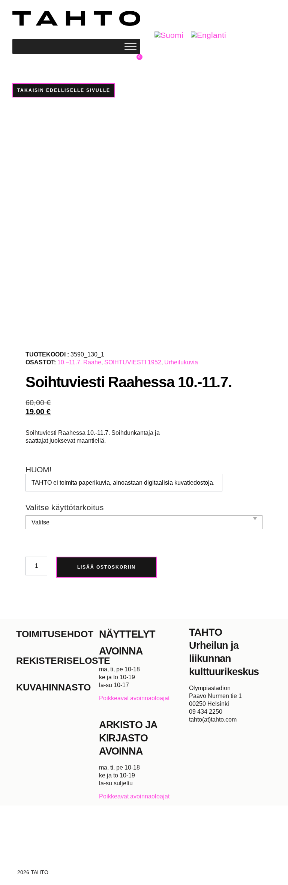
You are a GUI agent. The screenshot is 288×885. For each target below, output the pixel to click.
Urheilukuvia (181, 362)
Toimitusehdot (54, 634)
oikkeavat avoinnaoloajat (136, 698)
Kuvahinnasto (53, 687)
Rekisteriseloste (57, 660)
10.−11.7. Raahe (79, 362)
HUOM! (39, 470)
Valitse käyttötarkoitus (65, 508)
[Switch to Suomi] (169, 35)
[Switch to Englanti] (208, 35)
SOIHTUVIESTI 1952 (132, 362)
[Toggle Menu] (130, 46)
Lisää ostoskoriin (106, 567)
